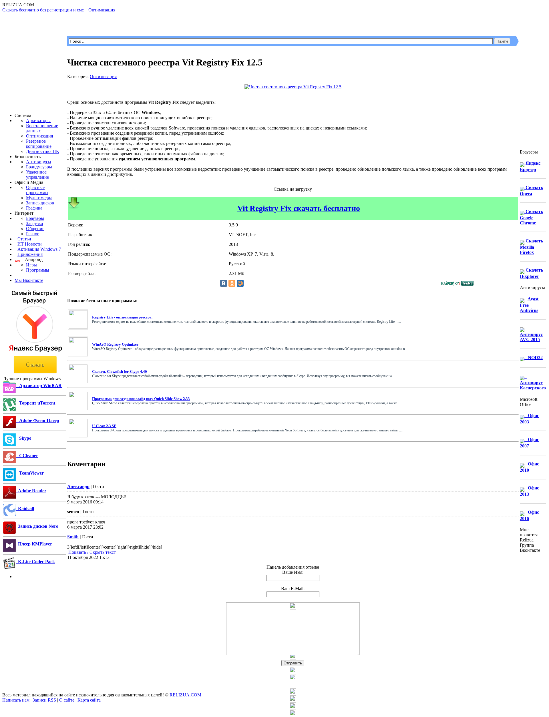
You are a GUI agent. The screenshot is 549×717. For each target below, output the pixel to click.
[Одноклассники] (231, 283)
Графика (34, 208)
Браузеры (35, 218)
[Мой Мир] (240, 283)
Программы (37, 270)
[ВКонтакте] (223, 283)
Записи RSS (44, 700)
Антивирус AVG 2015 (531, 334)
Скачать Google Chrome (531, 217)
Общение (35, 228)
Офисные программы (37, 190)
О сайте (67, 700)
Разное (32, 233)
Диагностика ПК (42, 151)
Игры (31, 264)
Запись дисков (40, 202)
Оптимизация (39, 136)
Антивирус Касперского (533, 382)
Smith (73, 536)
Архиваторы (38, 120)
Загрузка (34, 223)
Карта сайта (89, 700)
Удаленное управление (37, 175)
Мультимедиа (39, 197)
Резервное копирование (38, 144)
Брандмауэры (39, 166)
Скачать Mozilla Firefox (531, 246)
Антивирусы (38, 161)
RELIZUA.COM (185, 694)
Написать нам (15, 700)
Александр (78, 486)
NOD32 (533, 357)
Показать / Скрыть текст (92, 552)
